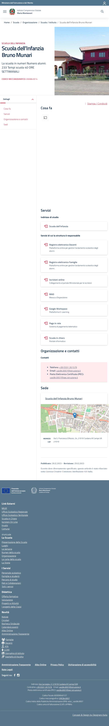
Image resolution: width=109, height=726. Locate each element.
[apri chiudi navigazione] (5, 12)
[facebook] (14, 675)
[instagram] (18, 675)
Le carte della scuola (11, 559)
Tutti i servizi (7, 586)
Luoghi (5, 545)
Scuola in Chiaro (9, 518)
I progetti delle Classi (11, 606)
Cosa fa (7, 108)
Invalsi (5, 525)
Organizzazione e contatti (16, 119)
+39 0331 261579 (68, 367)
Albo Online (7, 630)
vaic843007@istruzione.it (68, 370)
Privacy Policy (57, 664)
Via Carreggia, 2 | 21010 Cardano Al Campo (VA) (58, 684)
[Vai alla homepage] (12, 12)
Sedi (6, 124)
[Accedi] (104, 2)
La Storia (6, 562)
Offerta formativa (10, 596)
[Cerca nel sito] (102, 12)
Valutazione (7, 600)
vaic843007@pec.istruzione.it (64, 377)
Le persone (7, 549)
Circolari (5, 620)
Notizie (5, 616)
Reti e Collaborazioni (11, 583)
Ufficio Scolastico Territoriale (15, 515)
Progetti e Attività (10, 603)
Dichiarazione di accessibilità (82, 664)
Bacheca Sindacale (10, 623)
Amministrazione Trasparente (15, 634)
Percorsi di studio (9, 579)
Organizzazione (9, 556)
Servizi (7, 114)
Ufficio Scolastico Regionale (15, 511)
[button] (18, 99)
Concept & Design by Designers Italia (90, 715)
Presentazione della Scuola (14, 542)
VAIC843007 (64, 698)
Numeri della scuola (11, 552)
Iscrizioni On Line (10, 522)
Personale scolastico (11, 572)
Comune (6, 528)
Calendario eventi (10, 627)
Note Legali (7, 669)
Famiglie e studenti (10, 576)
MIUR (4, 508)
